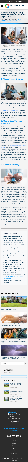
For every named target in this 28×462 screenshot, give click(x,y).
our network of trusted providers (10, 110)
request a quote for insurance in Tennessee (13, 223)
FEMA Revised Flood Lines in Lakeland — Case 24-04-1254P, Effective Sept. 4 (17, 398)
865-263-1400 (18, 1)
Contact (14, 445)
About (14, 440)
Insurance (14, 443)
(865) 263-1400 (10, 276)
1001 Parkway (14, 417)
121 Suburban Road (14, 422)
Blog (14, 448)
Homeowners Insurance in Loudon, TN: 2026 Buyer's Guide (16, 391)
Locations (14, 450)
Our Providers (14, 453)
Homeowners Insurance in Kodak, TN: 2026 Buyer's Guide (16, 384)
